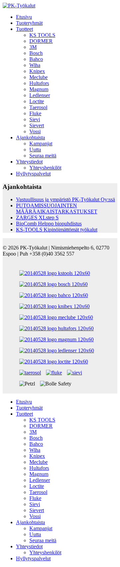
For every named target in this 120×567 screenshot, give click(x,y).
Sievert (36, 125)
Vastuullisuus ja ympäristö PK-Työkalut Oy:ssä (65, 199)
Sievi (34, 119)
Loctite (36, 101)
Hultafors (39, 83)
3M (33, 47)
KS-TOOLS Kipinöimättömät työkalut (56, 229)
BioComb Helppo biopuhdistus (49, 223)
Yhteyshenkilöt (45, 167)
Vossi (35, 131)
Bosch (36, 53)
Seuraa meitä (42, 155)
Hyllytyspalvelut (33, 173)
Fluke (35, 113)
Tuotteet (24, 29)
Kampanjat (40, 143)
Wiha (34, 65)
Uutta (35, 149)
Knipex (37, 71)
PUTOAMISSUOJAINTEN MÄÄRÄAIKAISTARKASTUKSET (56, 208)
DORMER (41, 41)
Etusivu (24, 17)
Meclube (38, 77)
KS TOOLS (42, 35)
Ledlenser (39, 95)
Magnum (38, 89)
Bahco (36, 59)
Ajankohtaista (30, 137)
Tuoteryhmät (29, 23)
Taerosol (38, 107)
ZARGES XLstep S (37, 217)
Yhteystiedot (29, 161)
